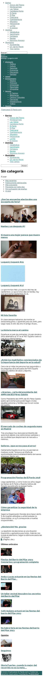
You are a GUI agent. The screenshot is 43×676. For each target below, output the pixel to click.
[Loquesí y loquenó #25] (19, 258)
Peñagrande (15, 24)
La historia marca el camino (14, 330)
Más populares (11, 185)
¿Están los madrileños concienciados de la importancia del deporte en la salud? (21, 361)
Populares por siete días (15, 187)
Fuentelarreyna (16, 19)
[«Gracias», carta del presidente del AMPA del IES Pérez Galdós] (13, 388)
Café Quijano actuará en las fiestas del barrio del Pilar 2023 (20, 612)
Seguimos (6, 650)
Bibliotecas (14, 95)
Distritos (8, 30)
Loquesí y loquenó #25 (12, 262)
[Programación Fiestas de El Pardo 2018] (13, 473)
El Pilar (12, 15)
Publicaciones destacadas (16, 183)
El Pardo (13, 13)
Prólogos (13, 83)
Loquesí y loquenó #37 (12, 285)
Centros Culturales (17, 97)
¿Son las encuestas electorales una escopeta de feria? (19, 200)
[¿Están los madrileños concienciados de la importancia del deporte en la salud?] (13, 356)
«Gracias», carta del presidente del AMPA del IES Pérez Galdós (19, 393)
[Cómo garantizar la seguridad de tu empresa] (13, 503)
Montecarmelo (16, 7)
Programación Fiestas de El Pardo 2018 (20, 477)
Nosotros (8, 106)
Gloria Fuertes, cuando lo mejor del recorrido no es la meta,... (19, 666)
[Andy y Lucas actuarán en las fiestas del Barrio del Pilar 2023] (6, 572)
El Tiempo (14, 93)
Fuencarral (14, 17)
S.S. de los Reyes (16, 47)
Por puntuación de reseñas (16, 189)
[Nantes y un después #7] (19, 222)
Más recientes (11, 181)
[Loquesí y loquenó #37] (13, 281)
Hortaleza (14, 36)
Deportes (13, 68)
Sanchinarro (14, 34)
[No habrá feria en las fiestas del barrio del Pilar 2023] (6, 624)
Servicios (8, 91)
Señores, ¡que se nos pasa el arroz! (18, 446)
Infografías (14, 89)
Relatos (13, 81)
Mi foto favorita (9, 315)
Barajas (13, 38)
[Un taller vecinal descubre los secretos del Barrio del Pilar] (6, 589)
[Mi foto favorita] (13, 311)
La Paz (12, 26)
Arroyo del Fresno (17, 5)
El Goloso (14, 28)
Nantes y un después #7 (13, 226)
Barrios (8, 3)
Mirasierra (13, 22)
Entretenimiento (10, 79)
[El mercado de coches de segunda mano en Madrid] (13, 422)
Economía (14, 70)
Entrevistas (14, 85)
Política (13, 64)
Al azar (8, 191)
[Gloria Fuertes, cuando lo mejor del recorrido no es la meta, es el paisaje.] (6, 661)
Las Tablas (14, 9)
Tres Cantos (15, 49)
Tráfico (12, 104)
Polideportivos (16, 102)
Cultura (13, 66)
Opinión (7, 76)
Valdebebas (14, 32)
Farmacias (14, 100)
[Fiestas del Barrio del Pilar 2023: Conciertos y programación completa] (6, 555)
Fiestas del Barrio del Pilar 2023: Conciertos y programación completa (20, 560)
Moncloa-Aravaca (17, 40)
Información (9, 62)
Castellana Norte (16, 11)
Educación (14, 72)
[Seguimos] (6, 646)
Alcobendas (15, 45)
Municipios (9, 42)
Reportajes (14, 87)
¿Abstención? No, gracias (13, 527)
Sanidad (13, 74)
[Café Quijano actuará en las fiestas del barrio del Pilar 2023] (6, 606)
